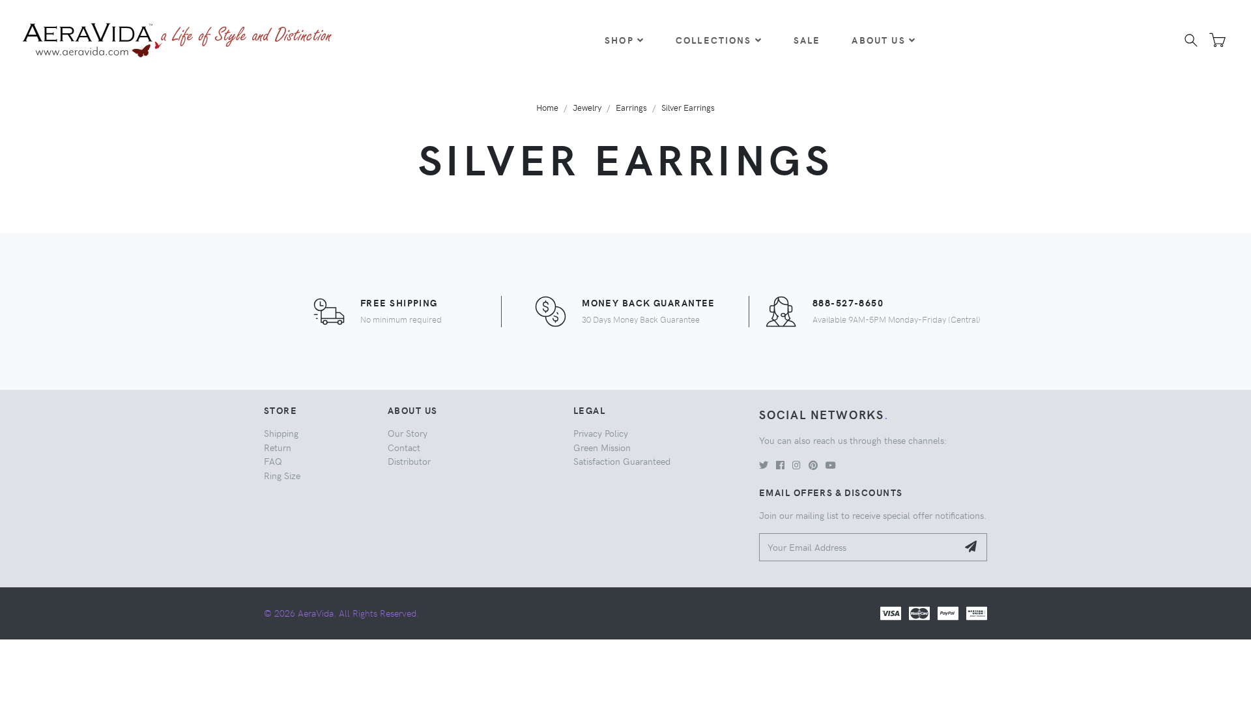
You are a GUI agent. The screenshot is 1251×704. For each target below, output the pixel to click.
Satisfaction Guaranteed (621, 460)
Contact (404, 447)
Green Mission (602, 447)
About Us (878, 39)
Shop (619, 39)
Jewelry (587, 107)
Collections (714, 39)
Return (277, 447)
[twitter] (763, 464)
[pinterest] (813, 464)
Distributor (409, 460)
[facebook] (780, 464)
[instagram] (796, 464)
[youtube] (831, 464)
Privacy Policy (600, 432)
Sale (807, 39)
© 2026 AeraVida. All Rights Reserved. (341, 612)
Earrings (631, 107)
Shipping (281, 432)
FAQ (273, 460)
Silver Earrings (688, 107)
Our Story (407, 432)
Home (547, 107)
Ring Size (282, 475)
